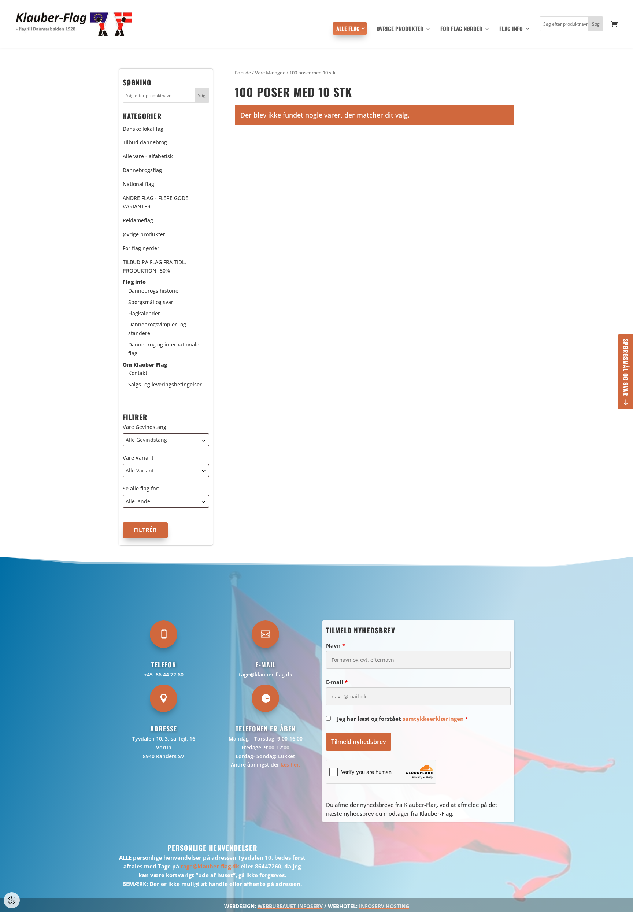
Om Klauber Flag (145, 364)
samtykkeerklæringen (433, 718)
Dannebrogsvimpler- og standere (157, 329)
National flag (138, 184)
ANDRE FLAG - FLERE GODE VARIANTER (155, 202)
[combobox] (166, 439)
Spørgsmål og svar (625, 367)
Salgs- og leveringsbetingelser (165, 384)
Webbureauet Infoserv (290, 905)
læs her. (290, 764)
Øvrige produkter (400, 29)
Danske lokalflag (143, 128)
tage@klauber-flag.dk (265, 674)
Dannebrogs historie (153, 290)
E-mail (337, 682)
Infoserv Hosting (384, 905)
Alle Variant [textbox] (140, 470)
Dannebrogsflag (142, 170)
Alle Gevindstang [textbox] (146, 439)
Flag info (511, 29)
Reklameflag (138, 220)
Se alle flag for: (141, 488)
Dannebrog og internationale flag (163, 349)
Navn (335, 645)
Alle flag (348, 29)
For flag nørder (461, 29)
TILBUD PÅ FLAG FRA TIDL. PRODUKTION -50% (154, 266)
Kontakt (137, 373)
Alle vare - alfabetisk (148, 156)
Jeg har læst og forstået (402, 718)
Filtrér (145, 530)
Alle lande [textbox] (138, 501)
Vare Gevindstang (144, 426)
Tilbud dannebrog (145, 142)
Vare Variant (138, 457)
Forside (243, 72)
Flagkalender (144, 313)
